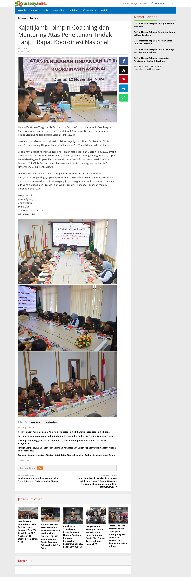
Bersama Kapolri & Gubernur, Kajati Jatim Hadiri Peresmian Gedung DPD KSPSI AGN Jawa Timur (65, 436)
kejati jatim (51, 422)
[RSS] (40, 468)
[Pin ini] (123, 79)
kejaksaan (36, 422)
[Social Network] (172, 3)
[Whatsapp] (123, 98)
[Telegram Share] (123, 88)
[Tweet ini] (123, 70)
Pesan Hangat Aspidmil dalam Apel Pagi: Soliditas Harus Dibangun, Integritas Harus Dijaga (64, 432)
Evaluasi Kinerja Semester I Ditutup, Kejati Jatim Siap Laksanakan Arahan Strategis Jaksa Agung (66, 455)
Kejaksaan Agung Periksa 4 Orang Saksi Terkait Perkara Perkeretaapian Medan (38, 478)
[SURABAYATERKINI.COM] (31, 3)
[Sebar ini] (123, 61)
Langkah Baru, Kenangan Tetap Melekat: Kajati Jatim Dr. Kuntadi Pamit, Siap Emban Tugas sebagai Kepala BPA (95, 535)
